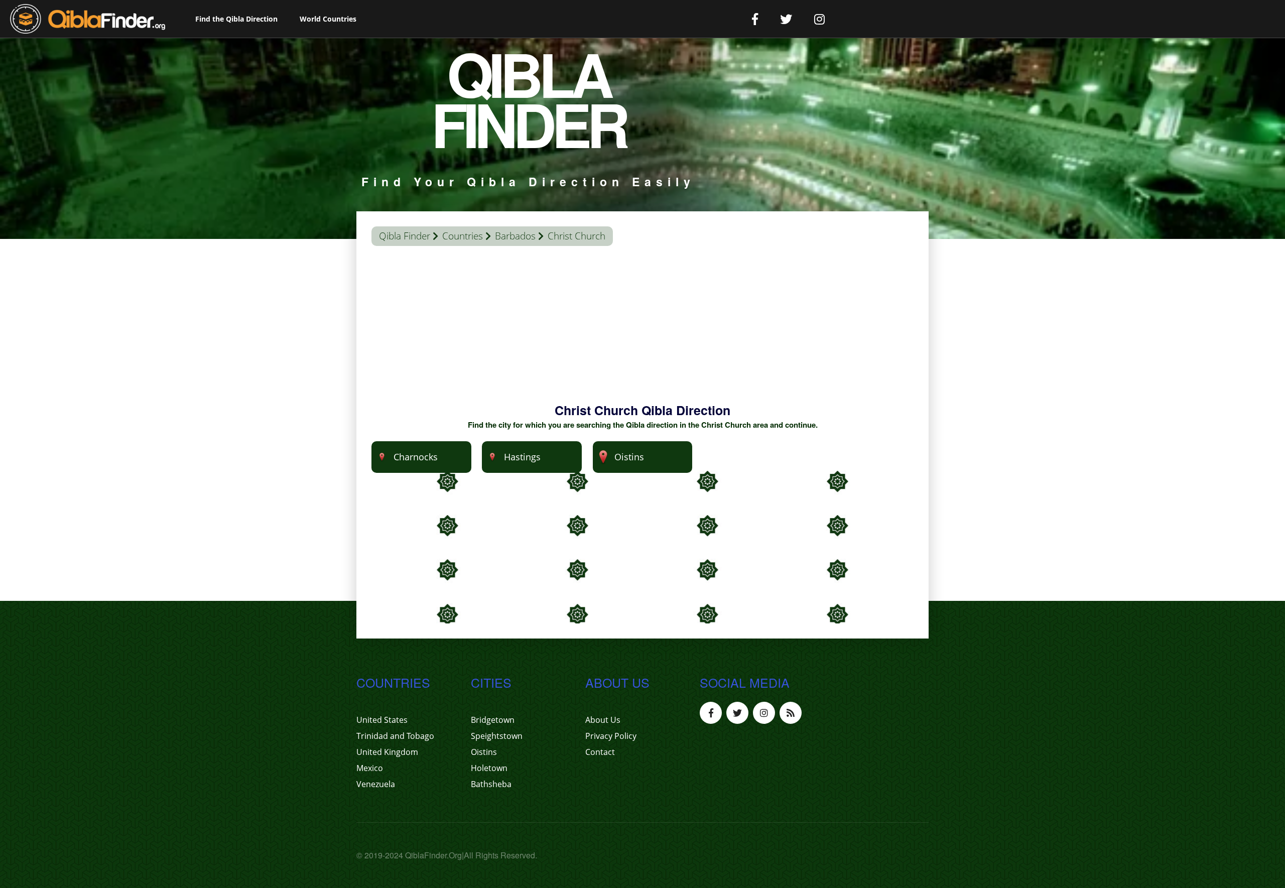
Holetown (489, 768)
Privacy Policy (610, 735)
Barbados (515, 235)
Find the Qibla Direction (236, 19)
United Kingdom (387, 751)
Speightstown (497, 735)
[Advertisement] (642, 331)
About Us (602, 719)
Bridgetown (493, 719)
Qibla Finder (404, 235)
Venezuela (375, 784)
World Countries (328, 19)
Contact (600, 751)
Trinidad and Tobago (395, 735)
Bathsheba (491, 784)
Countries (462, 235)
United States (382, 719)
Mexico (369, 768)
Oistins (484, 751)
